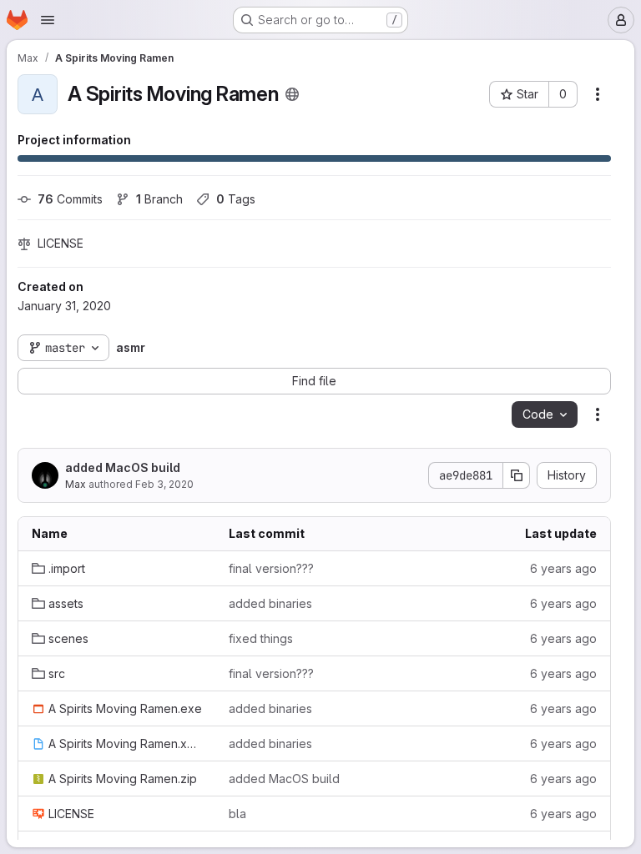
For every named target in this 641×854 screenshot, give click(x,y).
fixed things (261, 638)
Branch (159, 199)
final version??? (271, 568)
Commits (70, 199)
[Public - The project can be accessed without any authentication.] (292, 94)
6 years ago (563, 568)
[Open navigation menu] (47, 20)
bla (237, 813)
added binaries (270, 603)
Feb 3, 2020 (164, 484)
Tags (235, 199)
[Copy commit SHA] (516, 475)
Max (75, 484)
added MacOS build (122, 467)
